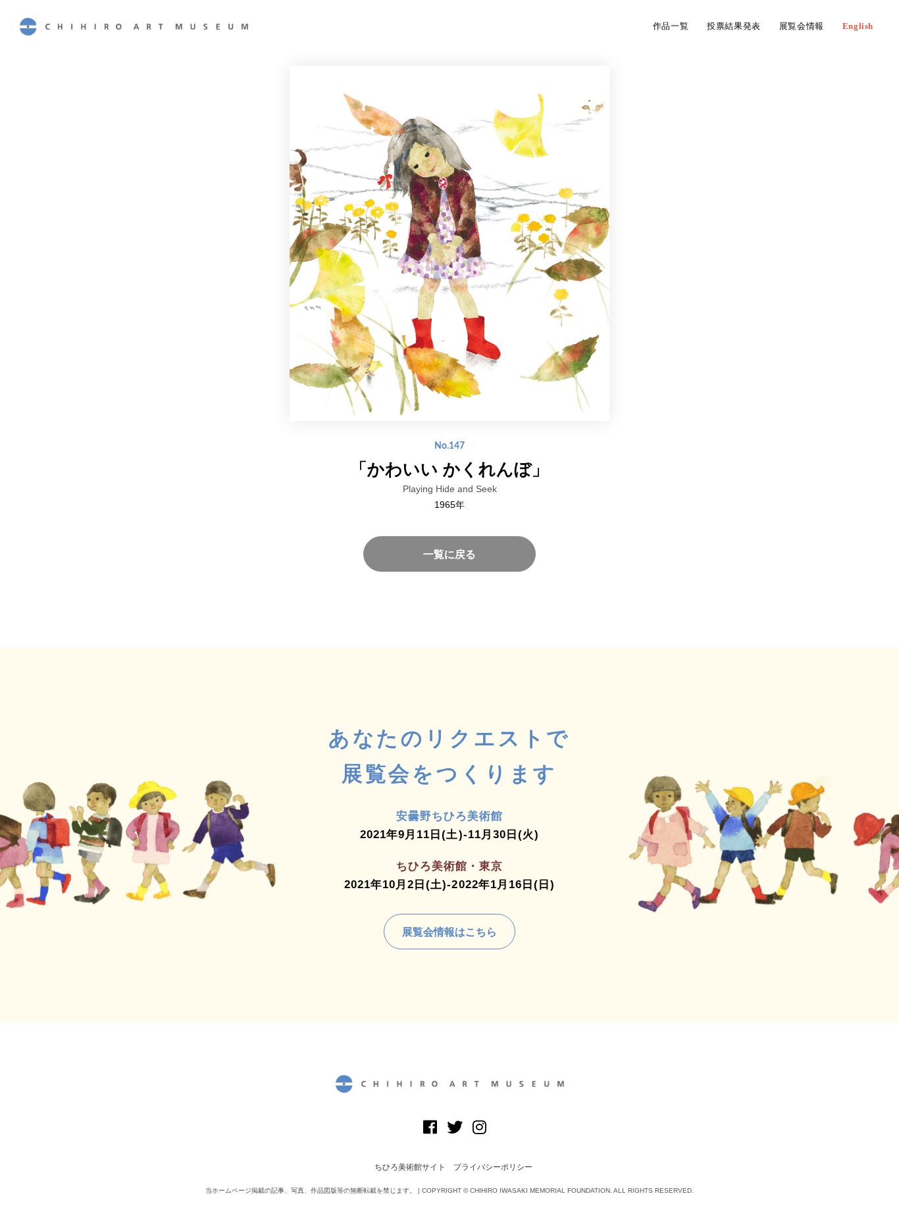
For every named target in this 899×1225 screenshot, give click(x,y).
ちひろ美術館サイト (410, 1167)
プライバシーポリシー (492, 1167)
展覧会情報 (801, 26)
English (857, 26)
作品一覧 (670, 26)
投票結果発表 (734, 26)
